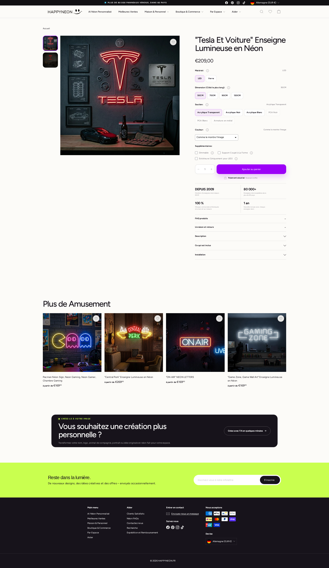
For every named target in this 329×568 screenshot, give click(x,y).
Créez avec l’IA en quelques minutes (245, 431)
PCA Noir (273, 112)
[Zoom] (120, 95)
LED (200, 78)
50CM (200, 95)
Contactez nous (135, 523)
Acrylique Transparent (208, 112)
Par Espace (216, 11)
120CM (237, 95)
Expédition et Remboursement (142, 532)
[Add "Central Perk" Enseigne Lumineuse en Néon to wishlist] (157, 318)
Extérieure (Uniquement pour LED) (217, 158)
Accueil (46, 28)
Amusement (90, 304)
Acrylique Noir (233, 112)
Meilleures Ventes (128, 11)
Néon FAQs (133, 518)
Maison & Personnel (155, 11)
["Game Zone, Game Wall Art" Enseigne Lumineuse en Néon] (257, 352)
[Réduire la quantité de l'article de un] (198, 169)
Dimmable (205, 153)
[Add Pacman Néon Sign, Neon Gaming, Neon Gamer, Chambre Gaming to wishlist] (96, 318)
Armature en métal (223, 120)
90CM (225, 95)
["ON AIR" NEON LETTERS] (195, 350)
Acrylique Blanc (254, 112)
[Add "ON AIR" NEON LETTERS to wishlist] (219, 318)
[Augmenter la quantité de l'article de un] (211, 169)
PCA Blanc (202, 120)
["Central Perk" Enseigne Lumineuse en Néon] (134, 350)
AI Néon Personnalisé (100, 11)
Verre (211, 78)
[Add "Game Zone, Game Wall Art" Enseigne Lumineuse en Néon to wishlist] (281, 318)
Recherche (132, 528)
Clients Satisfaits (135, 513)
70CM (213, 95)
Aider (235, 11)
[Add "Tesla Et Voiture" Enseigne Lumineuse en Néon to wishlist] (173, 42)
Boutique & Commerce (188, 11)
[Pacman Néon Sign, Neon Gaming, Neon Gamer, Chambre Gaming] (72, 352)
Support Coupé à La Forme (237, 153)
